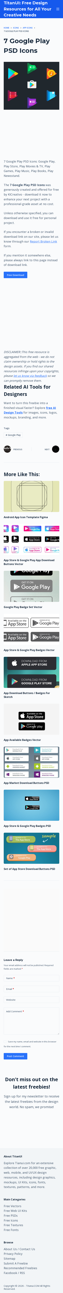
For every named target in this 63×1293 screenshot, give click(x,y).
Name (10, 978)
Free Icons (11, 1220)
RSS (22, 1273)
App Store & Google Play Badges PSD (27, 826)
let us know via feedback (30, 376)
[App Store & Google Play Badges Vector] (31, 629)
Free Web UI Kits (15, 1211)
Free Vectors (12, 1206)
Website (11, 999)
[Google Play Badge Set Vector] (31, 586)
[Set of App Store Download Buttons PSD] (31, 848)
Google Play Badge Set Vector (23, 607)
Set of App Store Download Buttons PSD (29, 869)
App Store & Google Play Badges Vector (29, 650)
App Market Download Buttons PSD (26, 783)
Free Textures (13, 1225)
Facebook (10, 1273)
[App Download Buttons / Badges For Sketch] (31, 672)
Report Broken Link (43, 241)
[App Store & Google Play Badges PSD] (31, 805)
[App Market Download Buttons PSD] (31, 762)
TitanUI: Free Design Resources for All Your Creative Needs (27, 8)
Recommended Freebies (20, 1268)
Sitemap (9, 1258)
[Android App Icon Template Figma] (31, 496)
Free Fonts (11, 1230)
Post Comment (15, 1056)
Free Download (15, 275)
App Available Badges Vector (22, 740)
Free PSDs (11, 1215)
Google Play (13, 434)
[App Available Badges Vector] (31, 719)
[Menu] (57, 9)
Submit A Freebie (16, 1263)
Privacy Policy (13, 1254)
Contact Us (27, 1249)
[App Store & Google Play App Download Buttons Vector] (31, 539)
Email (10, 989)
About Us (10, 1249)
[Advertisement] (31, 134)
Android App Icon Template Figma (26, 517)
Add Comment (15, 1011)
